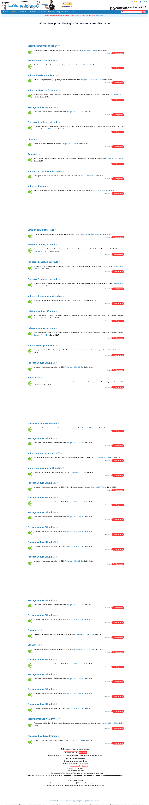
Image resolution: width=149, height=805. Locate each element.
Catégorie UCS (86, 50)
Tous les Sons (69, 12)
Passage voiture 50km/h (42, 107)
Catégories (59, 12)
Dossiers (51, 12)
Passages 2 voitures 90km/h (42, 736)
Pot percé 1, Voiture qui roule (43, 279)
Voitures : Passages (38, 186)
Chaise (31, 139)
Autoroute (33, 154)
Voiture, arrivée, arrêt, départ (43, 90)
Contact (96, 801)
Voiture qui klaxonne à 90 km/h (45, 171)
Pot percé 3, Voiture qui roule (43, 262)
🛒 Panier (135, 2)
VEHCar (94, 50)
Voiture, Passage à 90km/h (41, 345)
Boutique (13, 12)
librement (100, 804)
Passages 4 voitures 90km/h (42, 423)
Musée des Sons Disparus (37, 12)
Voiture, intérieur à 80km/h (41, 75)
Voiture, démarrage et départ (42, 46)
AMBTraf (120, 158)
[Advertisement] (74, 34)
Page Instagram (77, 801)
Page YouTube (88, 801)
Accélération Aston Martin (41, 60)
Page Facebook (66, 801)
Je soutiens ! (100, 15)
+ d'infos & (114, 53)
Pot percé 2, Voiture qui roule (43, 122)
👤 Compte (143, 2)
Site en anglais (55, 801)
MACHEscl (38, 384)
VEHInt (94, 80)
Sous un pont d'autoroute (41, 230)
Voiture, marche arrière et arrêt (44, 453)
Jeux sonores (23, 12)
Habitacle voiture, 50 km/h (41, 244)
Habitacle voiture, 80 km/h (41, 328)
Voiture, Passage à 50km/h (42, 719)
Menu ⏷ (5, 12)
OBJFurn (76, 144)
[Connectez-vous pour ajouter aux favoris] (59, 46)
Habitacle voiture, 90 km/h (41, 311)
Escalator (34, 377)
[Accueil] (74, 5)
